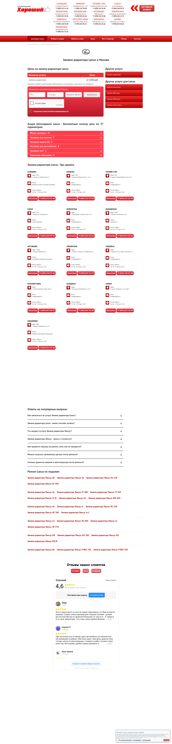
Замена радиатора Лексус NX (41, 535)
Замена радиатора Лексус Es (70, 477)
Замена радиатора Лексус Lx (103, 521)
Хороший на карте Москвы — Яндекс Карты (86, 668)
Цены (93, 39)
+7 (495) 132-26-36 (99, 8)
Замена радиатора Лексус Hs (41, 506)
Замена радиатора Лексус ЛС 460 (72, 521)
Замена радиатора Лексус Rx (41, 549)
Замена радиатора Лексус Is (70, 506)
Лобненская (118, 11)
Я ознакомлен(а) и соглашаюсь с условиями (135, 740)
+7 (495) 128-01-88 (62, 24)
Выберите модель (57, 39)
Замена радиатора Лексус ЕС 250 (101, 477)
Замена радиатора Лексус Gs (41, 492)
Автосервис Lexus (37, 39)
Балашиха (99, 19)
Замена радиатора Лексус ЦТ (41, 477)
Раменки (80, 3)
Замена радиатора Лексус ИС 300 (43, 512)
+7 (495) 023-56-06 (118, 24)
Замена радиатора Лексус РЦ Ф (42, 541)
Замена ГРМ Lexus (113, 99)
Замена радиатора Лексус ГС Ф (42, 498)
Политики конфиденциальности (58, 111)
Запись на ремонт (141, 8)
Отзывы (124, 39)
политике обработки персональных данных (134, 738)
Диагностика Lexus (114, 87)
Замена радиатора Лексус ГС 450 (105, 492)
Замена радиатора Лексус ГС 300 (72, 492)
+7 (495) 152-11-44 (62, 8)
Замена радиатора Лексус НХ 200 (73, 535)
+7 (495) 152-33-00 (80, 8)
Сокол (117, 3)
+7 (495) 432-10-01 (62, 16)
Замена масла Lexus (114, 105)
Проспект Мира (80, 19)
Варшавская (80, 11)
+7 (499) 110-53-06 (99, 16)
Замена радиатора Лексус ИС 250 (101, 506)
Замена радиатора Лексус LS (41, 521)
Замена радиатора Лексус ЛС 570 (43, 526)
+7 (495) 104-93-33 (118, 8)
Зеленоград (61, 11)
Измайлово (62, 27)
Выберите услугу (77, 39)
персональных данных (162, 736)
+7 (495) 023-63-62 (80, 16)
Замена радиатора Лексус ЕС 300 (43, 483)
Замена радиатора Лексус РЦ (105, 535)
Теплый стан (98, 3)
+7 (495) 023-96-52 (80, 24)
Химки (117, 19)
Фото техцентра (108, 39)
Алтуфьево (98, 11)
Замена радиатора (114, 75)
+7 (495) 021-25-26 (62, 32)
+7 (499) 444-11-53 (118, 16)
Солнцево (62, 3)
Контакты (137, 39)
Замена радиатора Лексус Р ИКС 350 (74, 549)
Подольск (62, 19)
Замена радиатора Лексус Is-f (75, 512)
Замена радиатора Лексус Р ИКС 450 (110, 549)
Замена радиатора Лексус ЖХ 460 (104, 498)
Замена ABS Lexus (113, 93)
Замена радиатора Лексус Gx (72, 498)
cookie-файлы (158, 735)
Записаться (32, 198)
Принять (166, 740)
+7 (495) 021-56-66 (99, 24)
